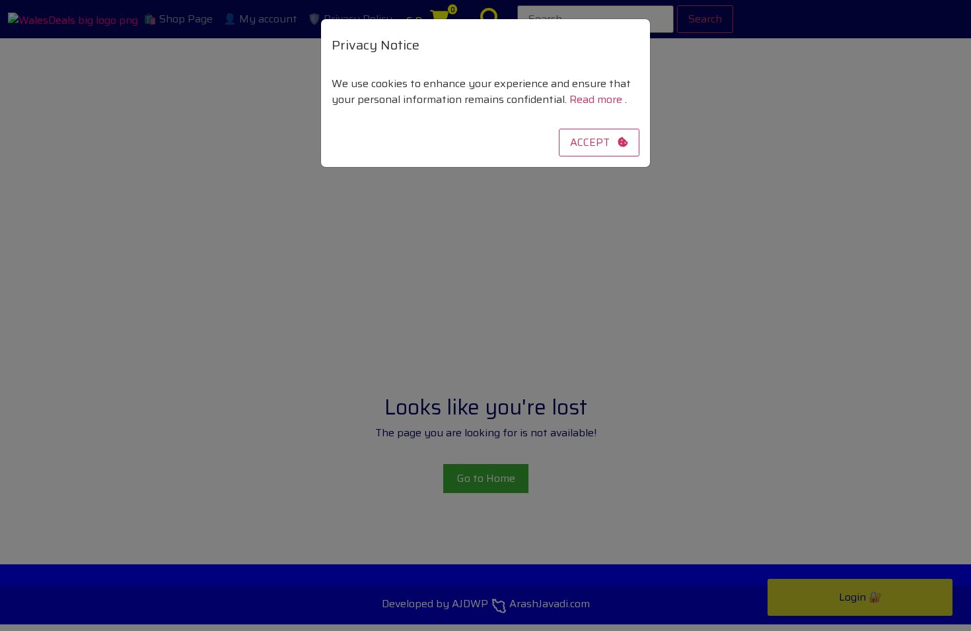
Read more (597, 99)
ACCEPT (594, 142)
